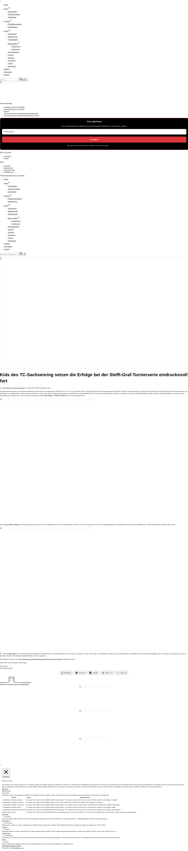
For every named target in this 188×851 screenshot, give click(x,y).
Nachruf (6, 111)
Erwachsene (16, 46)
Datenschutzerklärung (115, 145)
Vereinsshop (12, 34)
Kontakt (6, 75)
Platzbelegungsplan (15, 24)
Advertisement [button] (6, 833)
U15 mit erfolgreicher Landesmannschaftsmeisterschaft (21, 113)
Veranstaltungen (13, 52)
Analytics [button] (4, 827)
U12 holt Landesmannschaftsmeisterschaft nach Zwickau (21, 115)
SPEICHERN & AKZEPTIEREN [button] (11, 846)
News (6, 9)
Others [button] (4, 839)
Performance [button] (6, 821)
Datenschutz (101, 707)
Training (7, 21)
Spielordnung (12, 27)
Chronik (10, 55)
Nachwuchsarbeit (14, 14)
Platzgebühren (13, 40)
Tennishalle (8, 72)
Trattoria (7, 69)
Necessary (7, 791)
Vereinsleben (12, 12)
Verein (6, 31)
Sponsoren (11, 61)
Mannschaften (13, 44)
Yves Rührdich (7, 388)
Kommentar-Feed (9, 170)
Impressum (7, 156)
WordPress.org (8, 172)
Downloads (12, 66)
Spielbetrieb (12, 17)
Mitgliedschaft (12, 37)
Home (6, 5)
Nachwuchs (16, 49)
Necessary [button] (5, 789)
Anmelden (7, 166)
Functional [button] (5, 814)
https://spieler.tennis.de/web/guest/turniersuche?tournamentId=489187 (40, 659)
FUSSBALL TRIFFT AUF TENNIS (14, 107)
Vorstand (11, 58)
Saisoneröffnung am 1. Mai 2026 (14, 109)
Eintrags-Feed (8, 168)
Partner (10, 63)
